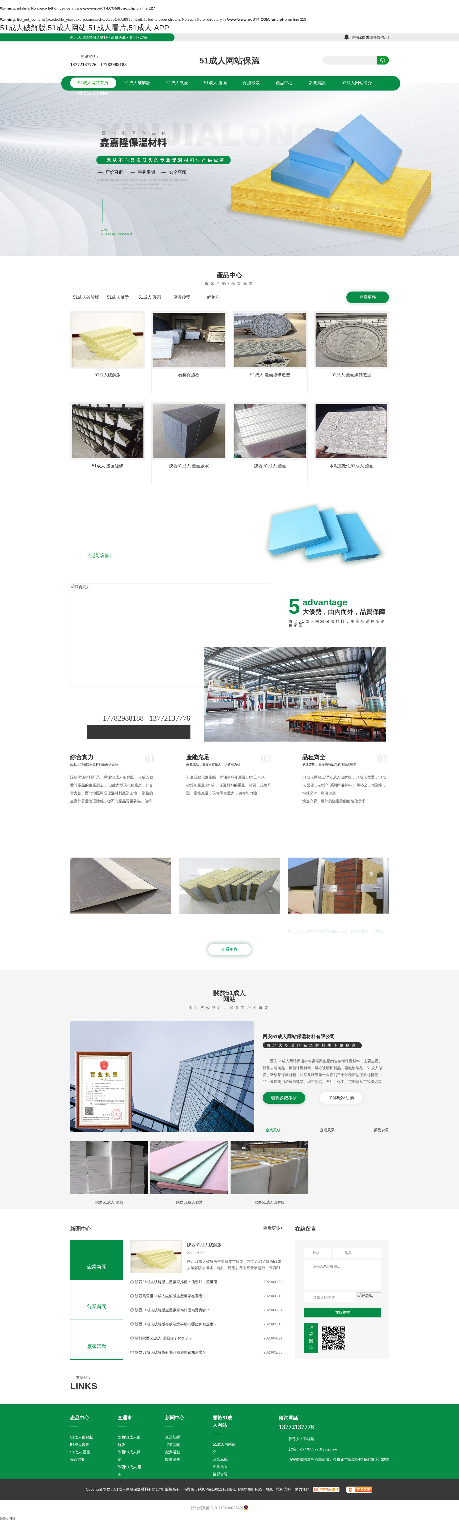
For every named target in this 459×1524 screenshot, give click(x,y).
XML (270, 1489)
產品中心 (229, 275)
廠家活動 (96, 1346)
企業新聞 (96, 1266)
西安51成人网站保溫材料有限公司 (299, 1036)
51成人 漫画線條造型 (270, 375)
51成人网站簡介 (224, 1448)
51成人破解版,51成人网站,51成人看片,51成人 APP (84, 28)
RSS (259, 1489)
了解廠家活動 (341, 1097)
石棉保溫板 (188, 375)
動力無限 (302, 1489)
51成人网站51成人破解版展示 (98, 920)
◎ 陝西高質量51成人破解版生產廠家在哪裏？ (168, 1296)
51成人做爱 (118, 297)
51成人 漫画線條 (107, 466)
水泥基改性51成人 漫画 (351, 466)
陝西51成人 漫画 (109, 1202)
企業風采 (327, 1130)
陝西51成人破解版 (269, 1202)
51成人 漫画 (149, 297)
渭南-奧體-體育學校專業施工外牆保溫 (323, 920)
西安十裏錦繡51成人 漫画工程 (207, 920)
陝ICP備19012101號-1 (217, 1489)
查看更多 (367, 297)
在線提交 (342, 1312)
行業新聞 (96, 1306)
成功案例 (229, 839)
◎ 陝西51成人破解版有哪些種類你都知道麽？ (168, 1352)
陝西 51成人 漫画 (270, 466)
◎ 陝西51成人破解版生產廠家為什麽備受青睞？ (170, 1310)
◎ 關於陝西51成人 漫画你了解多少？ (161, 1338)
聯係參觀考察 (284, 1097)
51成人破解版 (86, 297)
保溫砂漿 (181, 297)
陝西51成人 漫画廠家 (189, 466)
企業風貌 (273, 1130)
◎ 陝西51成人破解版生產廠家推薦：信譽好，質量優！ (175, 1282)
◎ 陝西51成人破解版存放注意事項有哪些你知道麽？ (173, 1324)
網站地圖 (245, 1489)
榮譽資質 (381, 1130)
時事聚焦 (172, 1459)
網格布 (213, 297)
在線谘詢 (99, 555)
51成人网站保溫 (229, 60)
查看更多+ (273, 1228)
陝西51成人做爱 (189, 1202)
